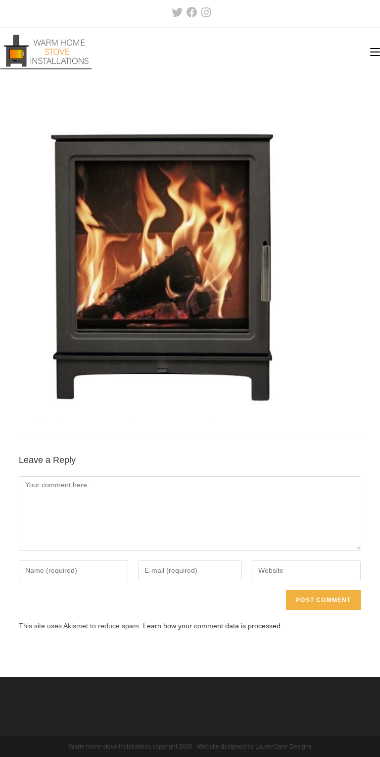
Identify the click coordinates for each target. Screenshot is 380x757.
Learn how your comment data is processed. (213, 626)
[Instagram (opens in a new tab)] (205, 12)
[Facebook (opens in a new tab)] (192, 12)
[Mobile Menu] (375, 52)
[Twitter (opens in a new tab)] (177, 12)
